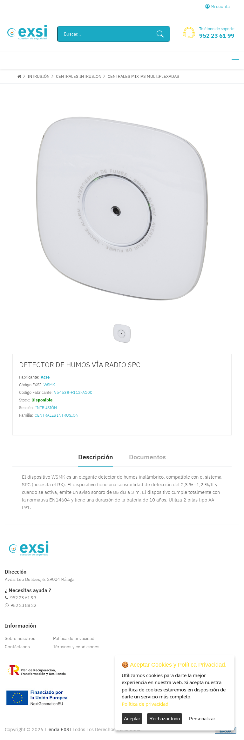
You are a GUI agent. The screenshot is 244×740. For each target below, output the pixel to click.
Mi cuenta (220, 6)
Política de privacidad (73, 638)
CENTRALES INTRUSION (78, 76)
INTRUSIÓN (39, 76)
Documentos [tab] (147, 457)
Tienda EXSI (57, 729)
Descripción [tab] (95, 457)
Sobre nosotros (20, 638)
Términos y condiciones (76, 646)
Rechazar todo (164, 718)
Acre (45, 377)
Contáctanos (17, 646)
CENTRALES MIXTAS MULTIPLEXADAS (143, 76)
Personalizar (202, 718)
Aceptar (132, 718)
